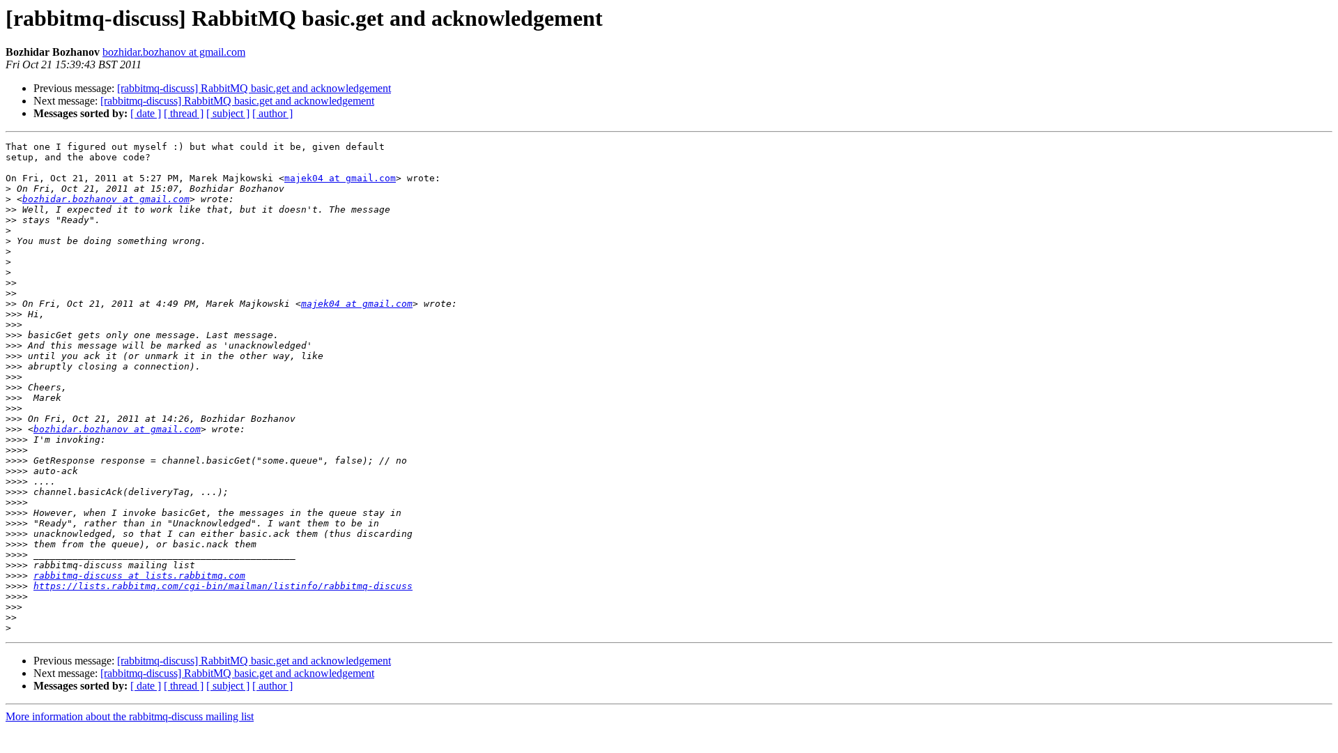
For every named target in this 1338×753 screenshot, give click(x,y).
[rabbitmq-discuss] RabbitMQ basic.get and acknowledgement (254, 88)
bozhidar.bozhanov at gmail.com (173, 52)
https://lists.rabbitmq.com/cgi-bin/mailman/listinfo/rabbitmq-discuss (223, 586)
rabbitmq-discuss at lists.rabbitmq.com (139, 575)
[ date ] (145, 113)
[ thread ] (183, 113)
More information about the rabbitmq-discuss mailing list (130, 716)
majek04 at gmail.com (340, 178)
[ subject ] (227, 113)
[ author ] (272, 113)
